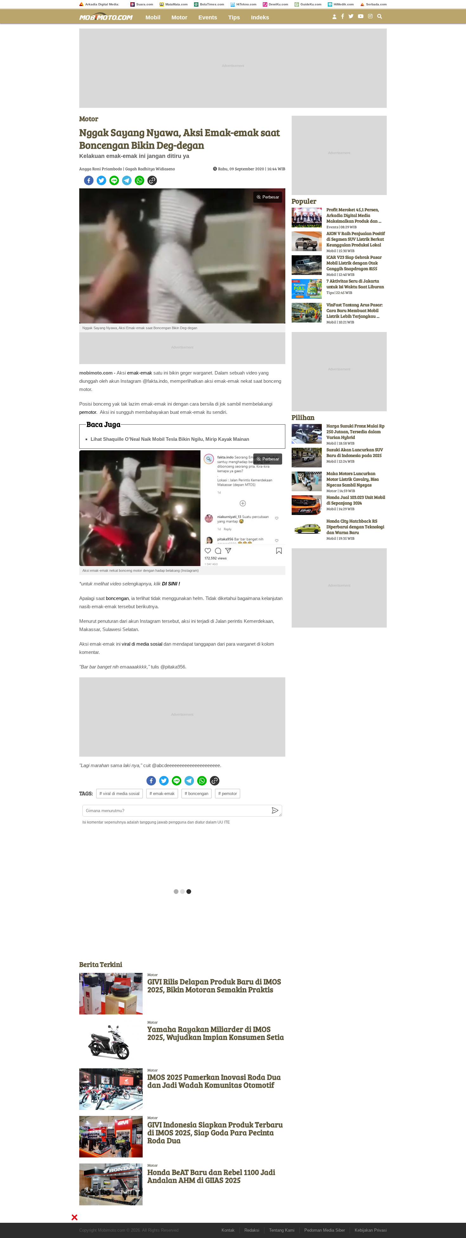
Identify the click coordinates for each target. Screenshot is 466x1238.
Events (207, 17)
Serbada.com (376, 4)
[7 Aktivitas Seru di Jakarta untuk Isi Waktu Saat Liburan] (307, 289)
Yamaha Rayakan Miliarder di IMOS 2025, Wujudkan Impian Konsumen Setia (215, 1033)
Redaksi (251, 1230)
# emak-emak (162, 793)
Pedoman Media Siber (324, 1230)
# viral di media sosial (119, 793)
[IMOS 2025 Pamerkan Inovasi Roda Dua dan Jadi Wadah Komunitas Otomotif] (111, 1089)
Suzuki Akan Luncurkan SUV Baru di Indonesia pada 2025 (355, 452)
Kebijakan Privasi (371, 1230)
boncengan (117, 598)
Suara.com (144, 4)
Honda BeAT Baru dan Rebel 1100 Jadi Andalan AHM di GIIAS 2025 (211, 1176)
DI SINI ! (171, 583)
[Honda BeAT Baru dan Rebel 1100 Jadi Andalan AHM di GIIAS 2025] (111, 1184)
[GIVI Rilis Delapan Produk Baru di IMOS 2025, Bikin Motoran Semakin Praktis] (111, 993)
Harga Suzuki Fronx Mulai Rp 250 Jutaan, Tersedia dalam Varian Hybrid (356, 431)
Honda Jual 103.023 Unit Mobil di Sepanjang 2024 (356, 500)
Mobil (153, 17)
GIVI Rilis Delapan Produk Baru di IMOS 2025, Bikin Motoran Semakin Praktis (214, 985)
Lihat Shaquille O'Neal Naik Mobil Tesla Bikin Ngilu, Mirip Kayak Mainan (170, 439)
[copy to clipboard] (152, 180)
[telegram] (126, 180)
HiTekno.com (246, 4)
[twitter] (101, 180)
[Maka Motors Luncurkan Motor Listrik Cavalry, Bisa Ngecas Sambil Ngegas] (307, 481)
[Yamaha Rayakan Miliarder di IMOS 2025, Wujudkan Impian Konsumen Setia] (111, 1041)
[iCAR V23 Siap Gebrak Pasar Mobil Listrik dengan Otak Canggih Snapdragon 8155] (307, 265)
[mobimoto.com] (108, 15)
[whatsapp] (139, 180)
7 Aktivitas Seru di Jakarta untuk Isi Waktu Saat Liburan (355, 284)
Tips (234, 17)
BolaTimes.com (212, 4)
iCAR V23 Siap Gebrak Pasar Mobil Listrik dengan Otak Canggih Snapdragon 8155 (354, 262)
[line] (114, 180)
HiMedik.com (344, 4)
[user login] (334, 18)
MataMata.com (176, 4)
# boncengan (196, 793)
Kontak (228, 1230)
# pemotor (227, 793)
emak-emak (139, 372)
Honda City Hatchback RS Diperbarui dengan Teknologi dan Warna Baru (355, 526)
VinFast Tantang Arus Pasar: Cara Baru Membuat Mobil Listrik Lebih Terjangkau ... (355, 310)
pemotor (87, 412)
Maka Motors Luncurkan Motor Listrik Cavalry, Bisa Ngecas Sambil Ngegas (353, 479)
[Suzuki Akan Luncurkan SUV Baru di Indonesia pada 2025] (307, 457)
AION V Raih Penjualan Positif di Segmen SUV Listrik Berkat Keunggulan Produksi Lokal (356, 239)
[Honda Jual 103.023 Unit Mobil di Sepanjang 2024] (307, 505)
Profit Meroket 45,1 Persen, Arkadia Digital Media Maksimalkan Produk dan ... (354, 215)
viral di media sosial (142, 644)
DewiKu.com (278, 4)
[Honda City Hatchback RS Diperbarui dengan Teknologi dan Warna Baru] (307, 529)
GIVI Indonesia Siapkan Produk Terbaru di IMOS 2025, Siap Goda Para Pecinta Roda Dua (215, 1132)
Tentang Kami (281, 1230)
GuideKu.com (311, 4)
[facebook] (88, 180)
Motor (179, 17)
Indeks (260, 17)
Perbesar (270, 197)
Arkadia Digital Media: (102, 4)
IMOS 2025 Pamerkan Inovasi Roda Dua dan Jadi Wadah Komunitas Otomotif (214, 1081)
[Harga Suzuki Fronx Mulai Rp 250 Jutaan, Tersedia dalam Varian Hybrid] (307, 434)
